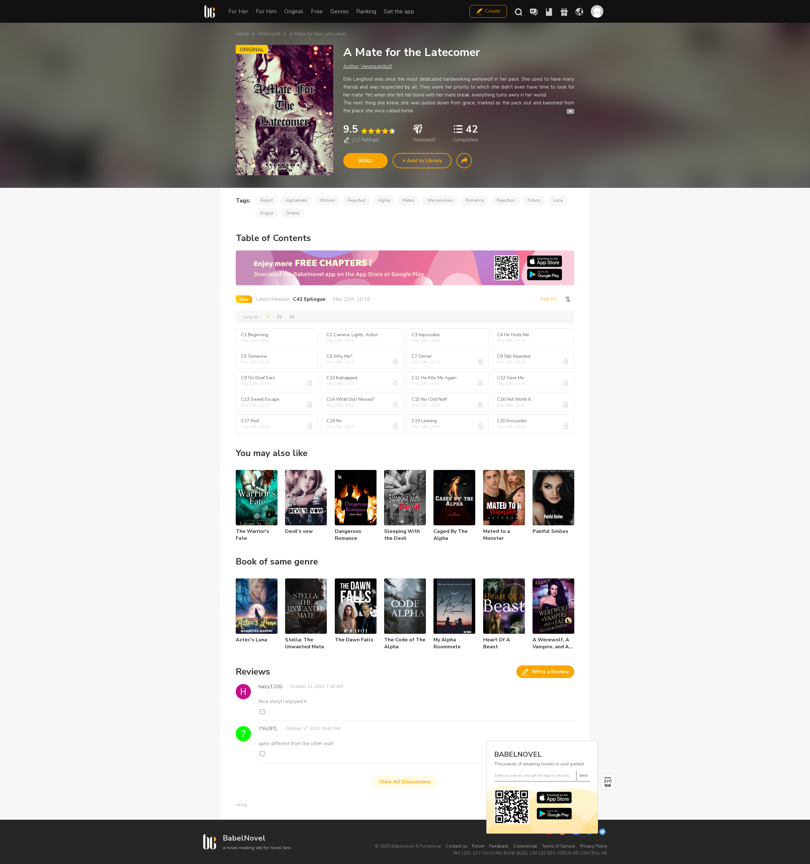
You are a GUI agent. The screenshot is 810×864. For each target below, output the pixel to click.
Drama (292, 213)
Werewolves (440, 200)
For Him (266, 11)
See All (548, 298)
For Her (238, 11)
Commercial (525, 846)
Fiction (534, 200)
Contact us (456, 846)
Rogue (266, 213)
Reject (266, 200)
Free (317, 11)
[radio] (363, 131)
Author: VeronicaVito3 (367, 66)
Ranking (366, 11)
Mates (408, 200)
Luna (558, 200)
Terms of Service (558, 846)
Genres (339, 11)
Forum (478, 846)
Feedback (498, 846)
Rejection (506, 200)
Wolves (327, 200)
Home (242, 33)
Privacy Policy (593, 846)
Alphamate (296, 200)
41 (292, 317)
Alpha (384, 200)
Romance (474, 200)
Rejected (356, 200)
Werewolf (269, 33)
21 (279, 317)
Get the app (399, 11)
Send (583, 775)
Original (293, 11)
